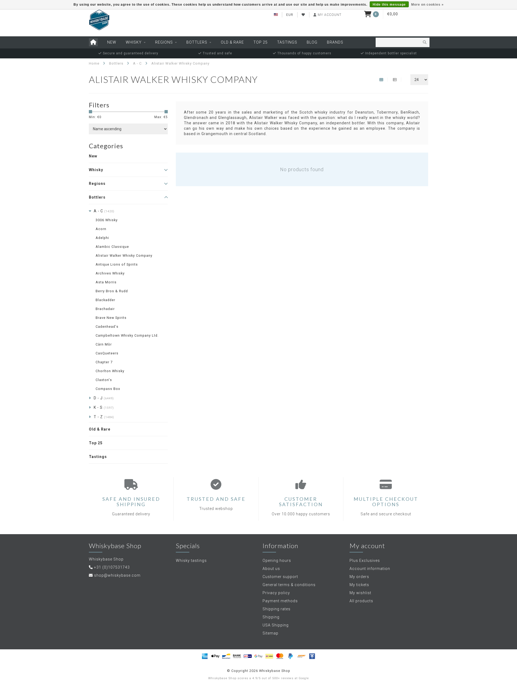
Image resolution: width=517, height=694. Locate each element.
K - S (104, 407)
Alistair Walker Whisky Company (124, 255)
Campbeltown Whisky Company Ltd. (127, 335)
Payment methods (280, 601)
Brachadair (105, 309)
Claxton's (104, 380)
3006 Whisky (107, 220)
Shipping (271, 617)
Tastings (287, 42)
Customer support (280, 577)
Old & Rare (232, 42)
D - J (104, 398)
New (111, 42)
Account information (370, 568)
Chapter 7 (104, 362)
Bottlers (196, 42)
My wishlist (360, 593)
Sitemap (270, 633)
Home (94, 63)
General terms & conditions (289, 585)
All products (361, 601)
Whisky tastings (191, 560)
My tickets (359, 585)
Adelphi (102, 238)
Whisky (134, 42)
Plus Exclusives (365, 560)
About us (271, 568)
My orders (359, 577)
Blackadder (105, 300)
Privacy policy (276, 593)
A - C (104, 211)
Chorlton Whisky (110, 371)
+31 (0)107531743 (112, 567)
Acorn (101, 229)
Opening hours (277, 560)
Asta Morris (106, 282)
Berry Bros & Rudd (112, 291)
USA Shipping (276, 625)
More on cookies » (427, 4)
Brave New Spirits (111, 318)
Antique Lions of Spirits (117, 264)
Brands (335, 42)
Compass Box (108, 389)
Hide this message (389, 4)
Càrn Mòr (104, 344)
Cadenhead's (107, 327)
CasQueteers (107, 353)
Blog (312, 42)
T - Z (104, 417)
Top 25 (260, 42)
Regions (164, 42)
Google (304, 678)
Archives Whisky (110, 273)
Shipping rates (277, 609)
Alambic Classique (112, 247)
